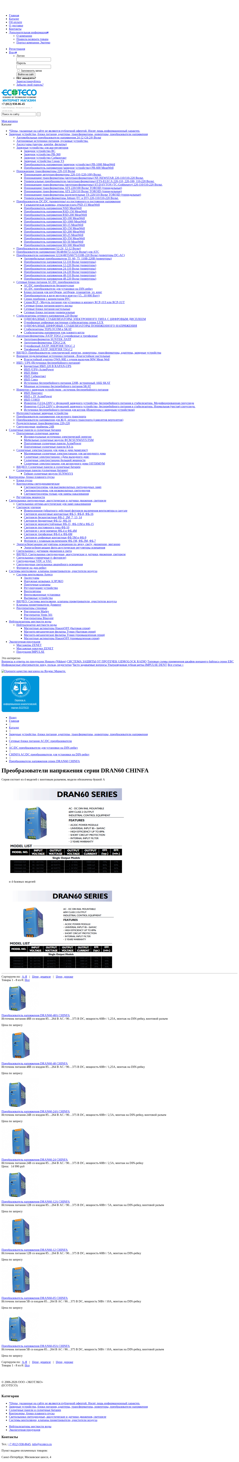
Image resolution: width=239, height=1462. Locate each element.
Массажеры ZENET (29, 645)
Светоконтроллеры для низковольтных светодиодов (57, 490)
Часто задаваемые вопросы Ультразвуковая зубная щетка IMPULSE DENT (119, 664)
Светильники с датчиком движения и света (44, 550)
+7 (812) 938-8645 (19, 1444)
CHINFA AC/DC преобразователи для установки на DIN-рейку (49, 754)
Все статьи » (176, 664)
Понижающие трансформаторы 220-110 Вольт (45, 171)
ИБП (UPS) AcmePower (39, 369)
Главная (14, 15)
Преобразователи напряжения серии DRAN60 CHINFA (44, 761)
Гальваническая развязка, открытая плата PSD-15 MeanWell (62, 204)
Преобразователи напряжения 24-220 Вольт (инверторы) (60, 272)
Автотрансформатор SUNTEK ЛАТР (47, 339)
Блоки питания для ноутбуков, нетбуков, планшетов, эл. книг (63, 292)
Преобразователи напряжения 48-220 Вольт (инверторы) (60, 278)
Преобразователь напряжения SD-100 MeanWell (54, 218)
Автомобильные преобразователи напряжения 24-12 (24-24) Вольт (58, 137)
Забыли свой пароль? (30, 84)
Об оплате (15, 22)
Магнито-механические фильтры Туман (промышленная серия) (64, 635)
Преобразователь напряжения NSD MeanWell (53, 208)
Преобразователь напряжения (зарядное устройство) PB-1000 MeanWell (69, 164)
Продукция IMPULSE (30, 651)
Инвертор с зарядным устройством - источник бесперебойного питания (62, 389)
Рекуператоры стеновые (31, 608)
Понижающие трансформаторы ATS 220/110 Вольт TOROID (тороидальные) (73, 191)
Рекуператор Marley (36, 611)
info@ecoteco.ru (42, 1444)
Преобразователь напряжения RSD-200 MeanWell (55, 214)
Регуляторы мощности (30, 497)
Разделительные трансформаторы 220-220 (43, 423)
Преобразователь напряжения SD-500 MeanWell (54, 245)
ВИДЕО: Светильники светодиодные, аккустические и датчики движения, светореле (71, 554)
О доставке (16, 25)
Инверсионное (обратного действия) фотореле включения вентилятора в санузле (75, 510)
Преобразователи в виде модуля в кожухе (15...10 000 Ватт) (62, 295)
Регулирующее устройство (41, 587)
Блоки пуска (24, 480)
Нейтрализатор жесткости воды (36, 624)
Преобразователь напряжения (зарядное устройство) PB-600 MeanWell (69, 167)
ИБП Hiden (31, 372)
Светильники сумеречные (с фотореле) (41, 557)
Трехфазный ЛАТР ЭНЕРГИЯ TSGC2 (48, 349)
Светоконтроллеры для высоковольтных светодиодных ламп (62, 487)
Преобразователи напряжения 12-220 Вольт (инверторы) (60, 265)
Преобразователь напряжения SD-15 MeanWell (53, 224)
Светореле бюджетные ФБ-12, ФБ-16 (47, 520)
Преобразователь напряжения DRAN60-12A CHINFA (35, 1201)
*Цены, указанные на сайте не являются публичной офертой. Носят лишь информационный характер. (74, 130)
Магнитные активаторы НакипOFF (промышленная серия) (61, 638)
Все (27, 980)
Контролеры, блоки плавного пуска (32, 477)
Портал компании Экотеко (33, 42)
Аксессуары (31, 577)
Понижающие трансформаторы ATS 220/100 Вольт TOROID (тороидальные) (73, 188)
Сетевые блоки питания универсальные (49, 312)
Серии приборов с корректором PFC (47, 298)
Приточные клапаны (37, 584)
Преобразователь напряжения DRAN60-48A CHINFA (35, 1015)
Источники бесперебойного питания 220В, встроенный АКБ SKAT (67, 382)
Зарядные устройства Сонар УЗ (44, 161)
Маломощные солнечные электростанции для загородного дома (65, 453)
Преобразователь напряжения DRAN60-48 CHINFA (34, 1063)
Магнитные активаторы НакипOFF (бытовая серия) (57, 628)
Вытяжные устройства (38, 598)
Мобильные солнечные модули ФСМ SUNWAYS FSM (59, 440)
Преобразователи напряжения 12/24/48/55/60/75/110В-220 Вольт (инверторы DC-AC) (70, 255)
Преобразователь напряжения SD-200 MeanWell (54, 231)
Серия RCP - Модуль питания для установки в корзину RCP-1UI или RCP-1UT (74, 302)
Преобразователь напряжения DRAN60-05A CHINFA (35, 1346)
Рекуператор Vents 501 (38, 614)
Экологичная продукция (24, 641)
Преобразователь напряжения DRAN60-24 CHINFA (34, 1159)
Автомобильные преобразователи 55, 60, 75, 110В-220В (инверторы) (68, 258)
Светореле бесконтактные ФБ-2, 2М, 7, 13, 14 (53, 517)
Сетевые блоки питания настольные (47, 309)
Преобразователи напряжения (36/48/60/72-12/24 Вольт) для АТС (57, 251)
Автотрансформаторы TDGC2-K (45, 342)
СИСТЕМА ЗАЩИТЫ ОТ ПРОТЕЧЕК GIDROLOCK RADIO (107, 661)
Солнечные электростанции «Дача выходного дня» (56, 456)
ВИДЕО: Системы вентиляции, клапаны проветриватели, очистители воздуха (66, 601)
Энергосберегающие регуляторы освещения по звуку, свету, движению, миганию (68, 544)
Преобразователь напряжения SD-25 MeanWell (53, 235)
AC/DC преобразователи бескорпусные (49, 285)
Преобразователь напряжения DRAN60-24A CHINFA (35, 1111)
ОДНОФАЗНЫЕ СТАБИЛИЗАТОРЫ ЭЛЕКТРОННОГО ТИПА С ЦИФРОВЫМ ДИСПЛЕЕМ (85, 319)
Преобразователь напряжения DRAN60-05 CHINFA (34, 1298)
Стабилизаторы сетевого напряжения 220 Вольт (47, 315)
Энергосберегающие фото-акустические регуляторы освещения (64, 547)
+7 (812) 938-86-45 (13, 103)
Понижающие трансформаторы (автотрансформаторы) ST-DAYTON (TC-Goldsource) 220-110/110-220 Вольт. (93, 184)
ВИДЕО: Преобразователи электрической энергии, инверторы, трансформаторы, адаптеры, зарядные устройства (88, 352)
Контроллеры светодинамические (38, 483)
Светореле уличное (28, 507)
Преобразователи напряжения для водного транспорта (51, 416)
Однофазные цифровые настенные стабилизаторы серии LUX (63, 322)
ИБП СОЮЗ (32, 399)
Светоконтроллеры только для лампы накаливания (56, 493)
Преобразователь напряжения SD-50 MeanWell (53, 241)
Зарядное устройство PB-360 (42, 154)
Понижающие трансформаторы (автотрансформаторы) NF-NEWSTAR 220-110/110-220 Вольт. (84, 177)
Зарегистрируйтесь (28, 81)
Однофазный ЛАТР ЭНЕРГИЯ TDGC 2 (49, 345)
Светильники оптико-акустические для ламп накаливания (53, 503)
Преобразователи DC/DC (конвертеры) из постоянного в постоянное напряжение (68, 201)
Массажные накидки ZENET (34, 648)
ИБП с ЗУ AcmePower (38, 396)
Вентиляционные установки (42, 594)
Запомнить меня (31, 70)
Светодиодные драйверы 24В (35, 426)
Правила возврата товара (32, 39)
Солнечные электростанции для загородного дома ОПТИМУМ (64, 463)
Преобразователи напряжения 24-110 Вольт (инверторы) (60, 268)
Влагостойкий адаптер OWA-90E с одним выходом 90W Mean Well (66, 359)
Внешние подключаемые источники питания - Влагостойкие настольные (63, 356)
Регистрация (17, 48)
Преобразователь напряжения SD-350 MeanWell (54, 238)
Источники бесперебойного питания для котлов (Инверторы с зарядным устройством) (79, 409)
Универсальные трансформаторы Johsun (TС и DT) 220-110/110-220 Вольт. (71, 198)
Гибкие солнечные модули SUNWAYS (48, 473)
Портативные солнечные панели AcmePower (52, 443)
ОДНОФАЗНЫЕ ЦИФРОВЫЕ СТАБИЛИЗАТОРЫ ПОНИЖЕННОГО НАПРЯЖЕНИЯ (80, 325)
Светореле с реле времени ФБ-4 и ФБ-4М (50, 530)
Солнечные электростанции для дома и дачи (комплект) (52, 450)
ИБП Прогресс (33, 393)
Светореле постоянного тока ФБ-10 (46, 527)
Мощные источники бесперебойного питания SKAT (57, 386)
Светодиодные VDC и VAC (34, 561)
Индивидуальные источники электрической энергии (57, 436)
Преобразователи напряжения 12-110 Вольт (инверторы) (60, 261)
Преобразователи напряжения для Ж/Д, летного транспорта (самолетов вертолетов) (69, 419)
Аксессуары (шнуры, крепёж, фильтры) (41, 144)
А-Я (24, 976)
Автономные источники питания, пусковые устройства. (52, 140)
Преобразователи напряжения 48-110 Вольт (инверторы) (60, 275)
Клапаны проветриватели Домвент (38, 604)
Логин (20, 55)
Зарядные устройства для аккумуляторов (42, 147)
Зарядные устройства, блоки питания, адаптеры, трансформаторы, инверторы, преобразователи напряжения (78, 134)
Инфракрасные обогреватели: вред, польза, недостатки (36, 664)
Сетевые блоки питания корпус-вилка (48, 305)
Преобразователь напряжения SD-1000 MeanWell (55, 221)
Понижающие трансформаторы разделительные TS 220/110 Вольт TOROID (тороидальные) (82, 194)
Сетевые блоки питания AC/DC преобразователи (47, 282)
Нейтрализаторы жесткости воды (30, 621)
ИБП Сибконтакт (35, 376)
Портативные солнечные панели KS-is (48, 446)
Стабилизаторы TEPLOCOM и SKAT (48, 329)
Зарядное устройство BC (39, 151)
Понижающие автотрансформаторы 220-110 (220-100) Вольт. (62, 174)
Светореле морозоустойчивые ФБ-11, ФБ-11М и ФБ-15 (59, 524)
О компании (24, 35)
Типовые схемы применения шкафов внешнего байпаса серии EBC (190, 661)
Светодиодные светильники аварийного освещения (49, 564)
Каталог (14, 18)
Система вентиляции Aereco (34, 574)
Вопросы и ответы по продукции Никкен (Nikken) (33, 661)
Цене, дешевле (41, 976)
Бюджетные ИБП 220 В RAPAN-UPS (47, 366)
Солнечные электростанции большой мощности (55, 460)
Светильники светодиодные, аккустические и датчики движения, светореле (57, 500)
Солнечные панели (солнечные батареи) (42, 470)
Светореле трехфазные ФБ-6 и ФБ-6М (48, 534)
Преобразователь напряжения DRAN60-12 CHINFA (34, 1249)
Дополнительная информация (29, 32)
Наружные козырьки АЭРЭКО (43, 581)
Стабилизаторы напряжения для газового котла (54, 332)
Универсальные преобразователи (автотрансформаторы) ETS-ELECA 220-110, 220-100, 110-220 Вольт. (89, 181)
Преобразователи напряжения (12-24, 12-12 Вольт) (48, 248)
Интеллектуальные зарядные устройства (42, 413)
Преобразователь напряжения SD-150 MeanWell (54, 228)
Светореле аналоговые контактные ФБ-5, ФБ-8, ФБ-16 (58, 514)
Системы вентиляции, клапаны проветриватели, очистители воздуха (53, 571)
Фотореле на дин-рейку (31, 567)
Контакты (15, 28)
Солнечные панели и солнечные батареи (35, 430)
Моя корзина (9, 121)
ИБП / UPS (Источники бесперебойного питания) (48, 362)
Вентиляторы (32, 591)
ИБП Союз (31, 379)
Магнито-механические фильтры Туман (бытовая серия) (60, 631)
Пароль (21, 63)
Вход (13, 52)
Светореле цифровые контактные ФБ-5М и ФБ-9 (55, 537)
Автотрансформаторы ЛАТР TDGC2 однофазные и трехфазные (57, 335)
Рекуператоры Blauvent (38, 618)
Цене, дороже (64, 976)
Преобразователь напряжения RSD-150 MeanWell (55, 211)
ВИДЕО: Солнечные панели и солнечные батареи (48, 466)
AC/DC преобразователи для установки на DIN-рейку (58, 288)
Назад (12, 717)
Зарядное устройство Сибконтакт (45, 157)
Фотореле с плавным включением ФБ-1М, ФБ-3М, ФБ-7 (60, 540)
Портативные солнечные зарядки (37, 433)
